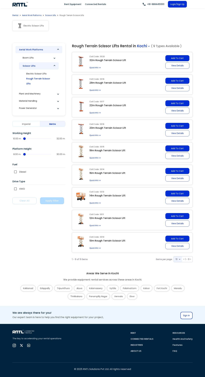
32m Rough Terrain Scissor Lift (107, 60)
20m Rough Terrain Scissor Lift (107, 128)
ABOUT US (136, 350)
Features (177, 344)
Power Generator (28, 108)
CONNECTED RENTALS (142, 338)
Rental (15, 15)
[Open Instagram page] (14, 345)
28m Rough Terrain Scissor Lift (107, 83)
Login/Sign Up (177, 4)
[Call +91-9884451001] (144, 4)
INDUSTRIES (137, 344)
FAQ (175, 350)
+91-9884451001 (155, 4)
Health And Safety (183, 338)
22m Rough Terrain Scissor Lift (107, 105)
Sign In (186, 315)
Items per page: (164, 259)
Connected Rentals (95, 4)
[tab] (26, 124)
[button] (38, 49)
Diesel (22, 172)
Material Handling (28, 100)
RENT (133, 332)
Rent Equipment (72, 4)
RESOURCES (179, 332)
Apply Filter (52, 200)
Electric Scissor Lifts (36, 73)
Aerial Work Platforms (32, 15)
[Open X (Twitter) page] (21, 345)
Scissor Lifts (50, 15)
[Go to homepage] (20, 4)
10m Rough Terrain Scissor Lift (107, 240)
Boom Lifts (28, 57)
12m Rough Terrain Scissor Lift (107, 218)
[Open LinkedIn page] (28, 345)
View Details (177, 65)
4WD (22, 189)
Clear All (24, 200)
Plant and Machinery (30, 93)
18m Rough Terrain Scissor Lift (107, 150)
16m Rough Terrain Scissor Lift (107, 173)
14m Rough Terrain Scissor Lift (107, 195)
